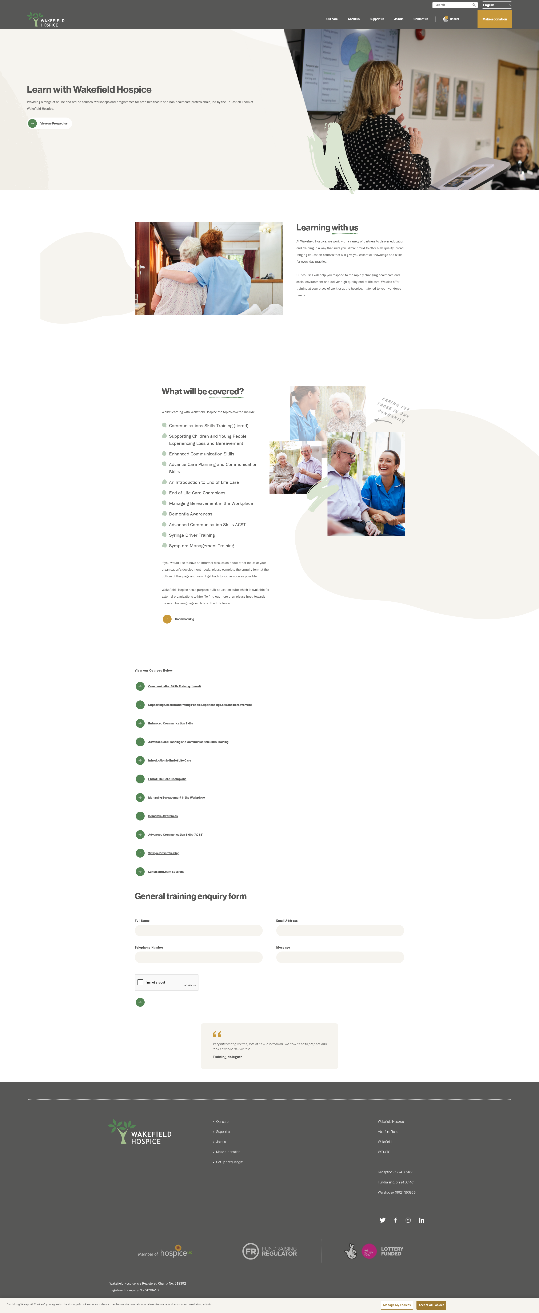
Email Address (287, 920)
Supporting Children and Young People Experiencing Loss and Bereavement (200, 705)
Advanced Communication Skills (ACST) (176, 835)
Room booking (184, 619)
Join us (398, 19)
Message (283, 947)
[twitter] (383, 1220)
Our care (332, 19)
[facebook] (395, 1220)
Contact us (421, 19)
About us (354, 19)
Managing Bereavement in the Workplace (176, 797)
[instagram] (408, 1220)
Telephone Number (149, 947)
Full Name (142, 920)
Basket (452, 18)
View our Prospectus (54, 123)
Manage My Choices (397, 1305)
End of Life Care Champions (167, 779)
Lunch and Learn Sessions (166, 872)
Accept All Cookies (431, 1305)
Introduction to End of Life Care (169, 760)
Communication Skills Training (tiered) (174, 686)
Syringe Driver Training (164, 853)
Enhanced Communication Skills (170, 723)
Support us (377, 19)
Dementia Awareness (163, 816)
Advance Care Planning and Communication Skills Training (188, 742)
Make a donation (495, 19)
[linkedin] (422, 1220)
